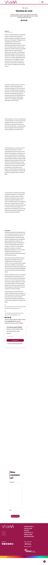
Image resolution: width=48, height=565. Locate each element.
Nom (10, 510)
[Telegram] (9, 544)
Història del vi (28, 532)
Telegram (21, 323)
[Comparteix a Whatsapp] (24, 20)
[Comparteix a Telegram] (26, 20)
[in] (11, 544)
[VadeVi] (8, 3)
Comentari (12, 482)
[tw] (5, 544)
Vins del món (28, 528)
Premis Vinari (28, 534)
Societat (26, 530)
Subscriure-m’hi (15, 340)
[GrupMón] (24, 557)
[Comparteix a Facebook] (23, 20)
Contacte (4, 534)
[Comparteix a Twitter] (21, 20)
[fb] (3, 544)
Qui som (3, 531)
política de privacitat (17, 343)
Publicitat (4, 533)
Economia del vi (29, 526)
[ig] (7, 544)
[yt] (12, 544)
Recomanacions (29, 536)
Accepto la (15, 343)
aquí (18, 321)
